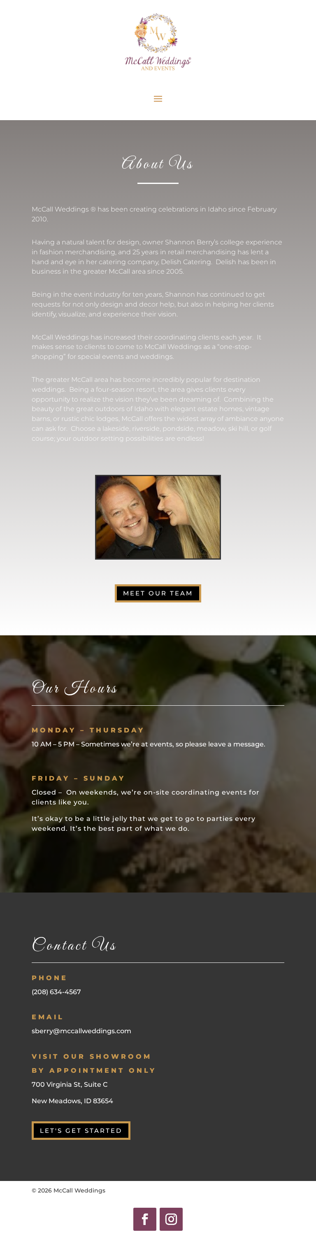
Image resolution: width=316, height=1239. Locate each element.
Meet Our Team (158, 593)
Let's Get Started (81, 1130)
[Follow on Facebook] (144, 1219)
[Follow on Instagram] (171, 1219)
